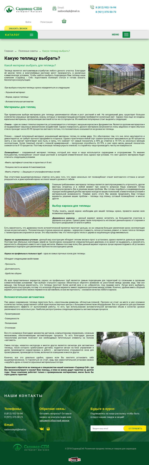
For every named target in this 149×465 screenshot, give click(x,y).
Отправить (135, 428)
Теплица (8, 70)
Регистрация (46, 22)
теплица (33, 302)
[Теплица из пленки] (121, 348)
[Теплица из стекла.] (116, 79)
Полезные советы (28, 51)
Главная (8, 51)
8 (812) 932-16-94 (106, 7)
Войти (28, 22)
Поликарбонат (11, 152)
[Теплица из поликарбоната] (26, 200)
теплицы (91, 184)
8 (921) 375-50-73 (106, 11)
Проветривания (12, 314)
